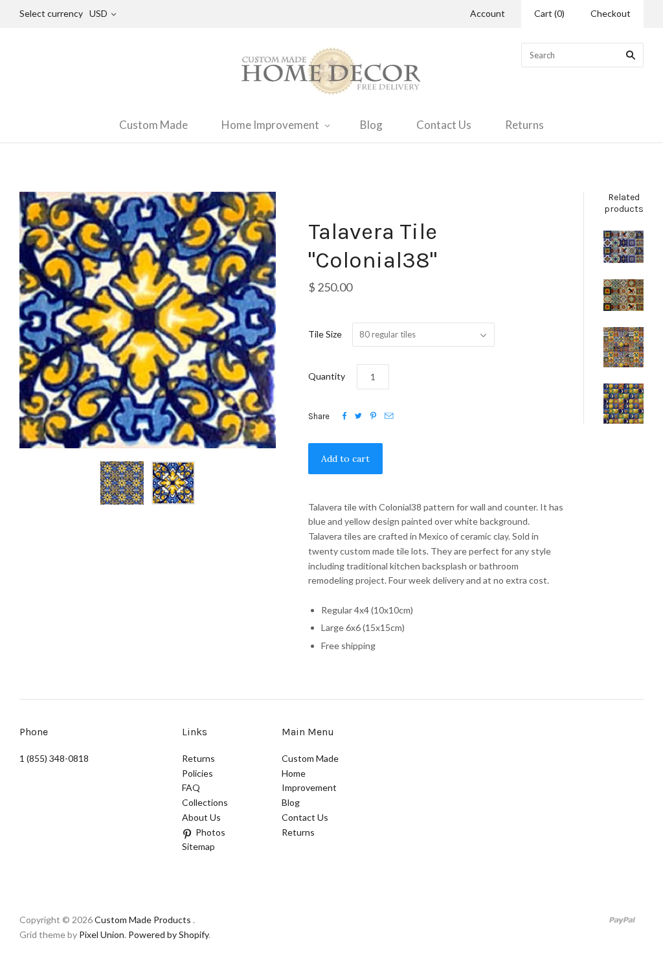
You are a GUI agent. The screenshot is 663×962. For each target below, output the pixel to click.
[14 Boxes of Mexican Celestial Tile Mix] (623, 404)
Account (487, 13)
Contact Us (443, 125)
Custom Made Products (143, 919)
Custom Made (153, 125)
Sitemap (198, 846)
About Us (201, 817)
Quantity (326, 376)
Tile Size (325, 333)
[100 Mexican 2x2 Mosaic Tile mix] (623, 347)
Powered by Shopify (168, 934)
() (549, 13)
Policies (197, 773)
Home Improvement (270, 125)
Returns (524, 125)
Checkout (610, 13)
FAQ (191, 787)
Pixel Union (101, 934)
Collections (205, 802)
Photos (210, 832)
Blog (371, 125)
